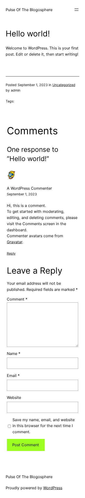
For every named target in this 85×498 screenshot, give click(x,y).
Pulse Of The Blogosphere (29, 9)
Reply (11, 253)
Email (13, 375)
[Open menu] (76, 10)
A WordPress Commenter (29, 188)
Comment (17, 299)
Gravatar (14, 242)
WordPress (52, 487)
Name (13, 353)
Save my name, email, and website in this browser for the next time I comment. (44, 425)
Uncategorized (63, 85)
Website (14, 397)
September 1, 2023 (22, 194)
